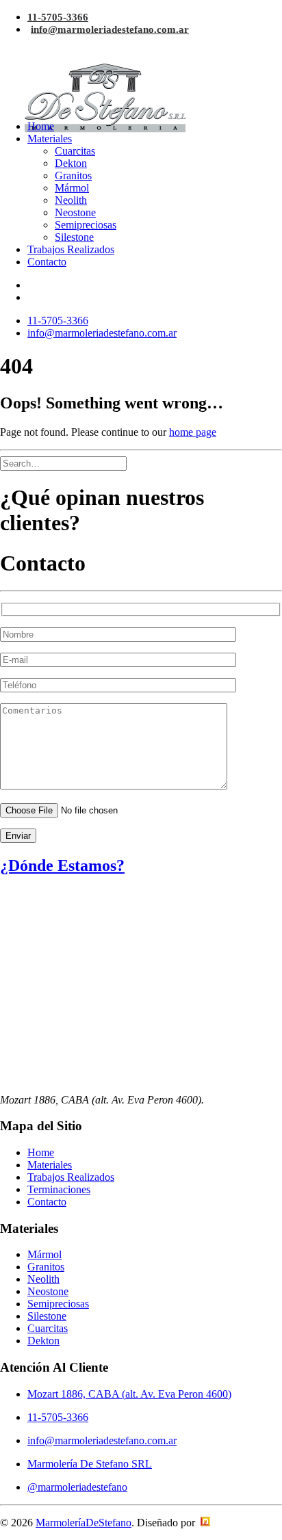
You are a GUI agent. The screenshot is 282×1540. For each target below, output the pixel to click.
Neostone (75, 212)
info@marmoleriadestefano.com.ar (110, 29)
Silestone (74, 237)
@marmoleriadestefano (77, 1487)
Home (40, 126)
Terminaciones (58, 1189)
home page (192, 432)
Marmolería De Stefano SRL (89, 1464)
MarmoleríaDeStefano (83, 1522)
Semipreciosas (85, 225)
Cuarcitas (75, 151)
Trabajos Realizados (70, 249)
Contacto (46, 261)
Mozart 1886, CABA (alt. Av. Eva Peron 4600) (129, 1394)
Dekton (71, 163)
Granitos (73, 175)
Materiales (49, 138)
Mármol (72, 188)
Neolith (71, 200)
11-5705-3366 (57, 17)
